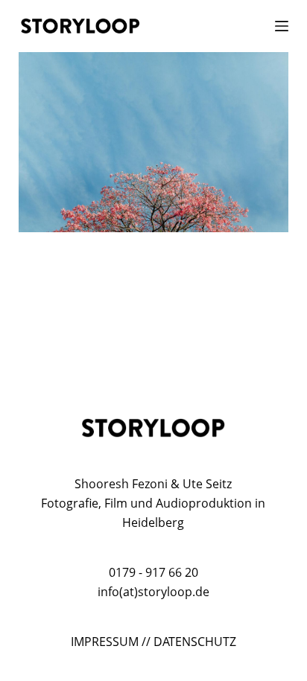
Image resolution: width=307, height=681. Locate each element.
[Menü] (281, 26)
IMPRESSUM (105, 641)
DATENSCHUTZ (195, 641)
